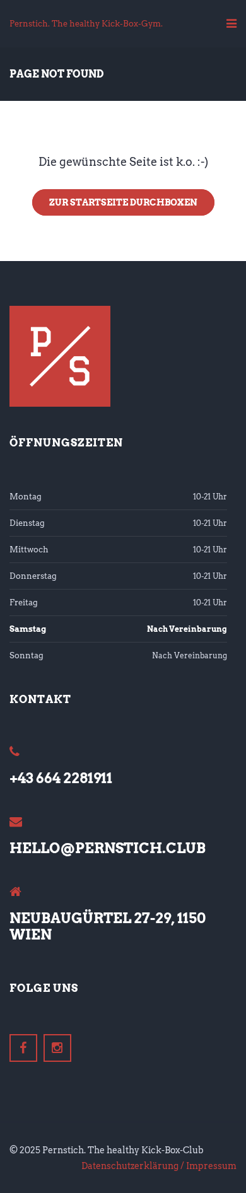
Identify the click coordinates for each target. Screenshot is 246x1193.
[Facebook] (23, 1048)
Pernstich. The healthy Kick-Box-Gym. (86, 23)
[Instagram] (57, 1048)
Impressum (211, 1166)
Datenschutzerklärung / (132, 1166)
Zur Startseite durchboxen (123, 202)
